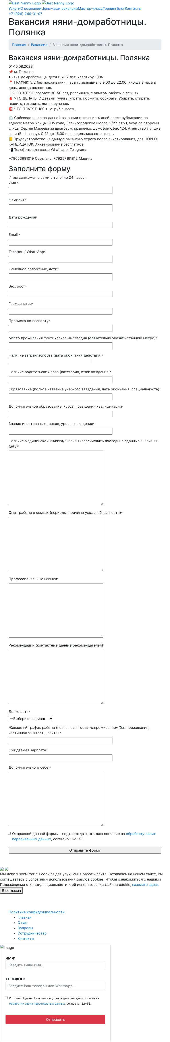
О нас (22, 922)
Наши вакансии (64, 8)
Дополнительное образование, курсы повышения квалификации (66, 406)
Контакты (133, 8)
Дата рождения (23, 217)
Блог (121, 8)
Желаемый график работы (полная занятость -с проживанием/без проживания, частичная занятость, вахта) (79, 730)
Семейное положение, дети (34, 269)
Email (14, 234)
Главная (19, 44)
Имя (13, 182)
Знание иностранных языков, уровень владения (51, 423)
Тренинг (110, 8)
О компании (30, 8)
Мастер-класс (90, 8)
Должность (19, 711)
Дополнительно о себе (30, 767)
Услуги (14, 8)
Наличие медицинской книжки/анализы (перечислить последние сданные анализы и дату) (83, 443)
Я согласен (11, 890)
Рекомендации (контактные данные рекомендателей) (56, 645)
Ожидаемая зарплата (28, 750)
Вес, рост (18, 286)
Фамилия (17, 200)
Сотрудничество (32, 933)
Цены (46, 8)
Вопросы (25, 928)
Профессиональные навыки (33, 579)
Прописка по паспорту (29, 321)
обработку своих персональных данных (37, 1003)
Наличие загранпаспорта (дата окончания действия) (56, 355)
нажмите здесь (145, 884)
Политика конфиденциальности (37, 912)
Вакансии (39, 44)
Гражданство (21, 303)
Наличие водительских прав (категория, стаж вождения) (60, 372)
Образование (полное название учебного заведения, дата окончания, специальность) (85, 389)
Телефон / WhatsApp (27, 251)
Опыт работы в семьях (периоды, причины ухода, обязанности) (65, 512)
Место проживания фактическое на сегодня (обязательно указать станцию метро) (83, 338)
